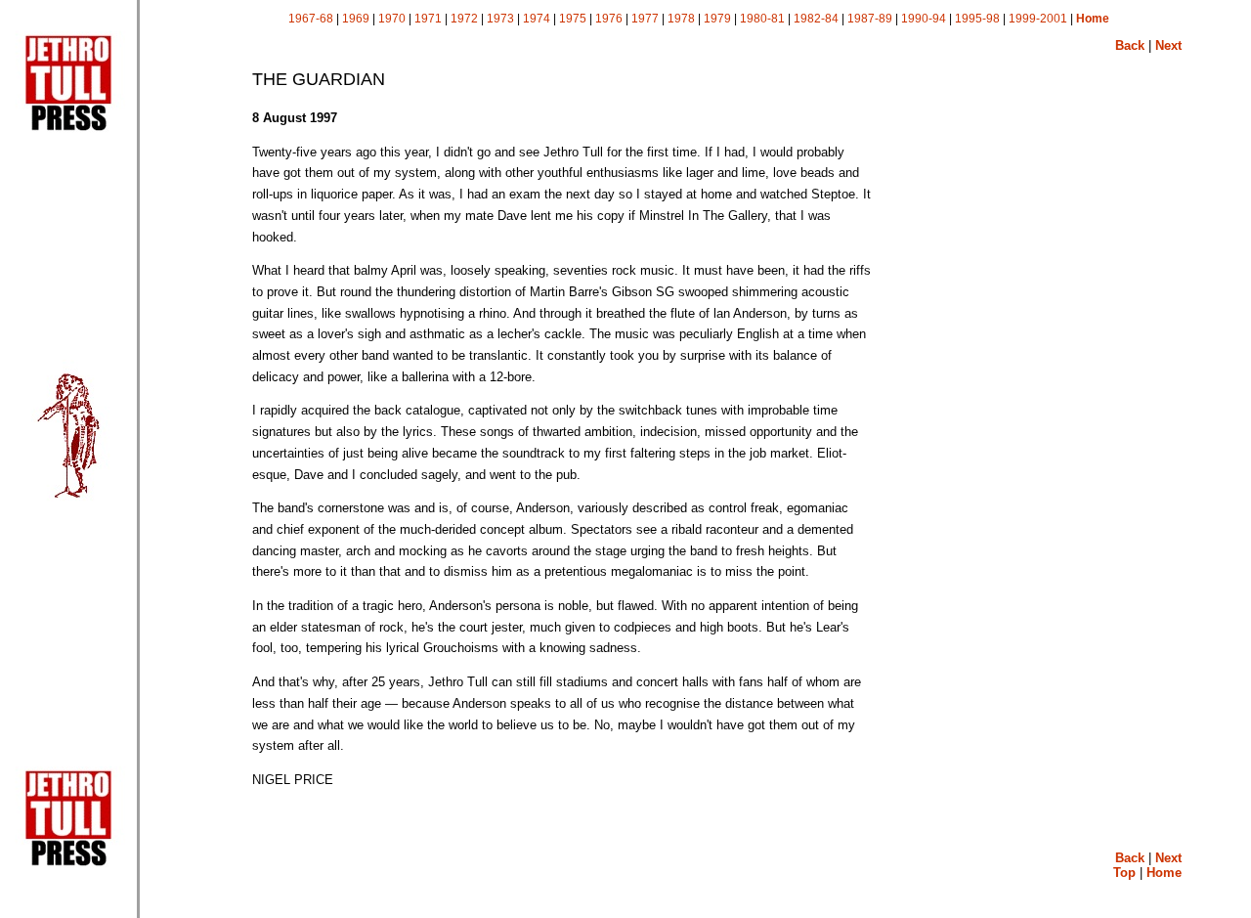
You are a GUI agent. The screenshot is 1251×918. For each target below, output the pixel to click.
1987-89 (869, 18)
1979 (717, 18)
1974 (536, 18)
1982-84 (816, 18)
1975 (572, 18)
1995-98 (977, 18)
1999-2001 (1038, 18)
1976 (609, 18)
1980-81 (762, 18)
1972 (464, 18)
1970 (392, 18)
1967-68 (310, 18)
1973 (500, 18)
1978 (681, 18)
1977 (645, 18)
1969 (355, 18)
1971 (428, 18)
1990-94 (923, 18)
